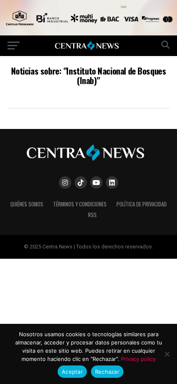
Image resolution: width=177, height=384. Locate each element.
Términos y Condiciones (80, 204)
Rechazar (107, 371)
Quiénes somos (26, 204)
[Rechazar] (167, 354)
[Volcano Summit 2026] (88, 33)
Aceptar (72, 371)
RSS (92, 215)
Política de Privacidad (141, 204)
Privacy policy (138, 359)
